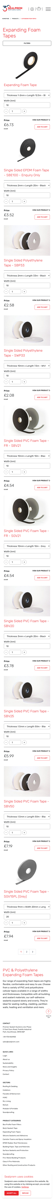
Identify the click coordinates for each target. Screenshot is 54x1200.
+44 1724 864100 (9, 1037)
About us (6, 1059)
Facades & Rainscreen (11, 1094)
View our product (40, 120)
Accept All (11, 1193)
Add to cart (42, 127)
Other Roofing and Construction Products (19, 1165)
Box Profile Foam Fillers (12, 1124)
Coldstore (6, 1090)
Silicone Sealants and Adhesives (15, 1136)
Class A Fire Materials (11, 1161)
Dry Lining (7, 1101)
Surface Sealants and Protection (15, 1150)
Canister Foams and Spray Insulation (17, 1139)
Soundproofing (8, 1112)
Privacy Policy (8, 1070)
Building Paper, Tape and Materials (16, 1147)
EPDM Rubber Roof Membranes (15, 1143)
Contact (6, 1074)
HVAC (5, 1097)
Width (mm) (9, 100)
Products (15, 18)
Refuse (25, 1193)
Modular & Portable (10, 1109)
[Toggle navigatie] (48, 9)
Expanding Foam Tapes (12, 1132)
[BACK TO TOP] (48, 1011)
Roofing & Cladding (10, 1086)
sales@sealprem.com (11, 1042)
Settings (25, 1187)
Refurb (5, 1105)
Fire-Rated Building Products (14, 1158)
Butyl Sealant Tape (10, 1128)
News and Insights (10, 1067)
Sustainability (8, 1063)
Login (5, 1056)
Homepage (5, 18)
